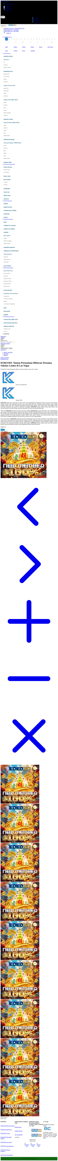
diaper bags (7, 195)
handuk (6, 314)
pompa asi (6, 256)
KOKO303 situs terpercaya (7, 1146)
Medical (5, 301)
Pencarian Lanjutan (5, 343)
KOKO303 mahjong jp (6, 1129)
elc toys (5, 331)
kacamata (6, 64)
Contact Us (37, 22)
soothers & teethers (9, 229)
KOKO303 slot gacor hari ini (8, 1125)
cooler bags (6, 262)
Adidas (15, 47)
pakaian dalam (7, 135)
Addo (6, 47)
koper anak (7, 176)
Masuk (2, 337)
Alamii (32, 47)
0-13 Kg (5, 182)
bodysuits (6, 81)
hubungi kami (18, 1127)
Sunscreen (6, 276)
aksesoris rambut (7, 67)
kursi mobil (7, 179)
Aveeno (15, 50)
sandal (5, 93)
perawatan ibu (8, 290)
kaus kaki (6, 96)
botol (5, 222)
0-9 (52, 42)
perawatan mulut (7, 283)
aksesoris (5, 115)
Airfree (23, 47)
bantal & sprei (8, 207)
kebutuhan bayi (8, 71)
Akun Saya (3, 336)
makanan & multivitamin (11, 250)
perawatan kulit (7, 273)
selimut (6, 203)
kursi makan (7, 265)
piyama (5, 79)
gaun (5, 107)
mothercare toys (7, 328)
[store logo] (12, 25)
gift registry (9, 10)
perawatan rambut (7, 281)
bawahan (5, 105)
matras (6, 217)
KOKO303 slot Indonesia (7, 1155)
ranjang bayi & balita (10, 210)
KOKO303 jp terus (5, 1133)
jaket (5, 133)
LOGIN (36, 18)
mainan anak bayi (9, 326)
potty (5, 307)
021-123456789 (18, 1134)
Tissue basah (6, 296)
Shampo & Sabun (7, 278)
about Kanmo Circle (19, 28)
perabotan (7, 214)
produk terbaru (8, 56)
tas (4, 62)
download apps (9, 3)
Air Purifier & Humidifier (9, 304)
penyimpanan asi (7, 259)
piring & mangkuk (8, 240)
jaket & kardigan (7, 112)
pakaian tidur (6, 74)
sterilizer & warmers (10, 225)
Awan (23, 50)
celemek (6, 232)
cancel (2, 345)
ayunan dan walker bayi (11, 319)
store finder (16, 31)
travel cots (7, 192)
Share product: (4, 431)
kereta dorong (8, 167)
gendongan (7, 188)
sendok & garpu (7, 243)
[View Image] (20, 803)
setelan (5, 110)
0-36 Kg (5, 184)
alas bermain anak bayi (10, 322)
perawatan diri (7, 286)
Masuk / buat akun (8, 352)
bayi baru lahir (7, 169)
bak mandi (7, 311)
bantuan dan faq (18, 1131)
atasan (5, 102)
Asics (6, 50)
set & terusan (6, 76)
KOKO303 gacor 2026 (6, 1142)
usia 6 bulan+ (6, 172)
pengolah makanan (9, 247)
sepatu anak (6, 90)
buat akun (6, 353)
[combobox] (8, 342)
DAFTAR (36, 20)
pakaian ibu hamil (9, 139)
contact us (8, 33)
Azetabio (33, 50)
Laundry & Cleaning (8, 298)
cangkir (5, 238)
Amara (40, 47)
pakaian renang (8, 119)
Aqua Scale (50, 47)
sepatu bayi (6, 88)
